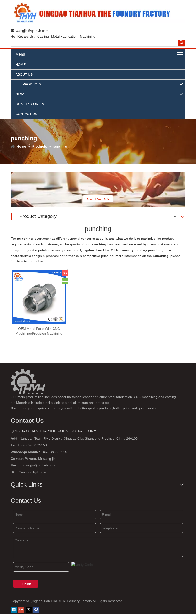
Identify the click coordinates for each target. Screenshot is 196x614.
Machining (87, 36)
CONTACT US (98, 199)
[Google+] (21, 610)
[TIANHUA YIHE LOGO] (98, 13)
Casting (43, 36)
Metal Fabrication (64, 36)
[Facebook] (36, 610)
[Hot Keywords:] (181, 43)
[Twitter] (29, 610)
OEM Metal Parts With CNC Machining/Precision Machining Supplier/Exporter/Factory (39, 331)
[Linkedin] (14, 610)
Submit (25, 584)
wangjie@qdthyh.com (32, 31)
